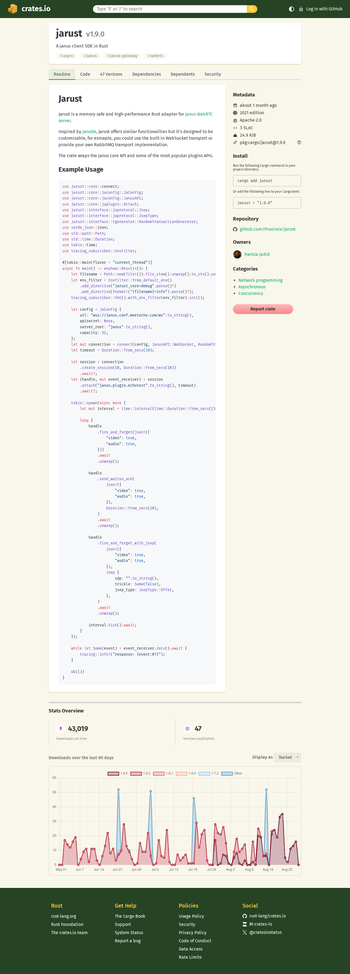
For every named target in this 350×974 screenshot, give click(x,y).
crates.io (36, 8)
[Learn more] (299, 143)
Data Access (190, 949)
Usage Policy (191, 916)
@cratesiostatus (262, 932)
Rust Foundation (67, 924)
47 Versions (111, 74)
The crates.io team (69, 932)
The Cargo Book (130, 916)
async (67, 55)
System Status (129, 932)
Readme (62, 74)
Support (123, 924)
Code (85, 74)
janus (90, 55)
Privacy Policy (192, 932)
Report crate (262, 309)
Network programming (260, 280)
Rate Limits (190, 957)
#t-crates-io (257, 924)
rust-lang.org (63, 916)
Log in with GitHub (324, 8)
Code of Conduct (195, 940)
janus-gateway (122, 55)
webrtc (156, 55)
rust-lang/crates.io (264, 916)
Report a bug (128, 940)
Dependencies (146, 74)
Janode (89, 131)
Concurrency (250, 293)
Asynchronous (252, 286)
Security (213, 74)
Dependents (183, 74)
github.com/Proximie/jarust (268, 229)
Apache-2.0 (251, 120)
